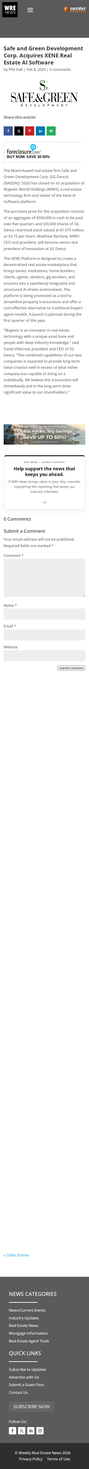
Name (10, 605)
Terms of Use (58, 1458)
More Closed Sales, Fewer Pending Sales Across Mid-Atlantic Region (43, 752)
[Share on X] (19, 131)
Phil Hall (16, 69)
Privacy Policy (30, 1458)
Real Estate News (23, 1325)
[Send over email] (51, 131)
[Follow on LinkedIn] (30, 1430)
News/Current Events (27, 1310)
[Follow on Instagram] (40, 1430)
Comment (14, 555)
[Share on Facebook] (8, 131)
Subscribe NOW (31, 1406)
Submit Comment (71, 668)
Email (10, 626)
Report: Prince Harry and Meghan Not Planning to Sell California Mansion (42, 1036)
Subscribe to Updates (27, 1369)
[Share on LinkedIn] (40, 131)
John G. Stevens (26, 862)
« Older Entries (16, 1255)
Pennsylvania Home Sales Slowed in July (42, 1221)
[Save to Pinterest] (29, 131)
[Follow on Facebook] (12, 1430)
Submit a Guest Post (26, 1384)
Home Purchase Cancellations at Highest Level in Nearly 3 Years (41, 1127)
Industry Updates (24, 1318)
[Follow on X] (21, 1430)
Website (11, 647)
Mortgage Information (28, 1333)
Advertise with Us (24, 1377)
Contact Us (18, 1392)
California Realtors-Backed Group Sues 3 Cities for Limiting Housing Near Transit (43, 942)
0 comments (60, 69)
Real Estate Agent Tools (29, 1341)
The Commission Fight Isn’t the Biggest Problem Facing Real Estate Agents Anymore (44, 849)
